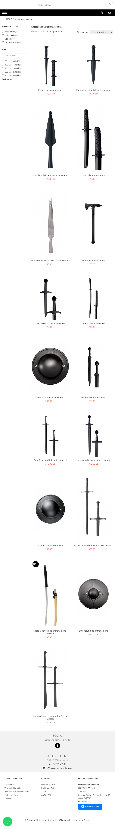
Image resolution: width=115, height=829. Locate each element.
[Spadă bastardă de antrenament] (50, 434)
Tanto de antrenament (93, 175)
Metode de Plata (48, 784)
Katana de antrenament (93, 323)
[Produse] (4, 13)
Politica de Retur (48, 788)
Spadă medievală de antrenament (93, 460)
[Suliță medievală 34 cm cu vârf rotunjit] (50, 224)
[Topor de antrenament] (93, 223)
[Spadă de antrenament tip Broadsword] (93, 509)
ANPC (43, 791)
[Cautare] (110, 4)
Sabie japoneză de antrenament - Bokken (50, 632)
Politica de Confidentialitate (16, 791)
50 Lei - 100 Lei (11, 61)
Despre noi (9, 784)
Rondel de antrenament (50, 90)
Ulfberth (8, 39)
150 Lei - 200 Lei (12, 68)
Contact (8, 798)
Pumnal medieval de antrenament (93, 90)
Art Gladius (10, 31)
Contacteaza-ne (92, 806)
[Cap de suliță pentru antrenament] (50, 138)
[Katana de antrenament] (93, 297)
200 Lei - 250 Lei (12, 71)
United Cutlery (11, 42)
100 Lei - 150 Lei (12, 64)
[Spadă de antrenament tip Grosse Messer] (50, 679)
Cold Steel (9, 35)
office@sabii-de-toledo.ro (59, 768)
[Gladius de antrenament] (93, 366)
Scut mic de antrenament (50, 545)
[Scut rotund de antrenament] (93, 594)
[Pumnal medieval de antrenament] (93, 64)
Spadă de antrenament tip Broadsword (93, 545)
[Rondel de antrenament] (50, 64)
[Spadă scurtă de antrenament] (50, 297)
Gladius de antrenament (93, 397)
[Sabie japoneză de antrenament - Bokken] (50, 594)
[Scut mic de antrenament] (50, 508)
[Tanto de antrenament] (93, 138)
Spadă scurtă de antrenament (50, 323)
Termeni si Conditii (12, 788)
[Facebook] (57, 745)
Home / (8, 18)
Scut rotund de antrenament (93, 630)
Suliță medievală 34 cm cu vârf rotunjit (50, 260)
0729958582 (59, 763)
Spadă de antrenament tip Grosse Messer (50, 717)
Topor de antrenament (93, 260)
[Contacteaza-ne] (102, 12)
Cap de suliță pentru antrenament (50, 175)
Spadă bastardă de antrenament (50, 460)
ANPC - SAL (46, 795)
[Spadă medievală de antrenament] (93, 434)
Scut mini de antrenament (50, 397)
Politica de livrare (12, 795)
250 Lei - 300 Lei (12, 75)
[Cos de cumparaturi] (109, 12)
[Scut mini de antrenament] (50, 366)
